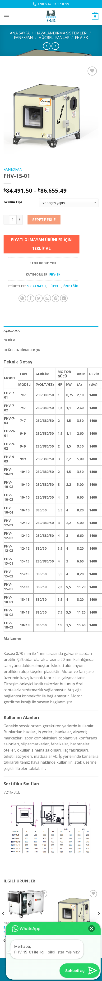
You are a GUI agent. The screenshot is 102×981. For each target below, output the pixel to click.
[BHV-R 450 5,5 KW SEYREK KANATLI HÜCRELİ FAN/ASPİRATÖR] (26, 904)
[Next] (98, 923)
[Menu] (6, 16)
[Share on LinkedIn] (64, 298)
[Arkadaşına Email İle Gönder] (47, 298)
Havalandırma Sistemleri (61, 33)
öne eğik (70, 286)
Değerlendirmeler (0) (22, 350)
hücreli (54, 286)
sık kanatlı (36, 286)
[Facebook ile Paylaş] (30, 298)
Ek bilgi (10, 340)
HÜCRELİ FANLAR (54, 37)
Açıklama (12, 331)
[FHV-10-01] (75, 911)
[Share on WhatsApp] (22, 298)
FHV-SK (81, 37)
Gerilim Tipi (13, 202)
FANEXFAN (23, 37)
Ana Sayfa (20, 33)
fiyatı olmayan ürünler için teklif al (41, 244)
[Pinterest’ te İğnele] (55, 298)
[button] (91, 928)
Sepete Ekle (44, 219)
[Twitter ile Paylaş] (39, 298)
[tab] (51, 330)
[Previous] (3, 923)
